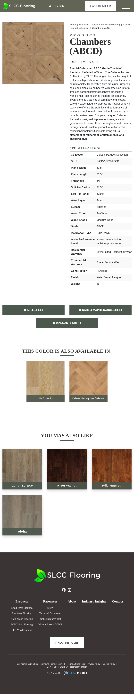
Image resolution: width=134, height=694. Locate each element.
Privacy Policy (94, 664)
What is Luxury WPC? (50, 624)
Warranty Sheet (68, 323)
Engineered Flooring (22, 607)
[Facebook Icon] (64, 590)
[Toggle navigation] (125, 6)
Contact (117, 601)
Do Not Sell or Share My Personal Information (67, 667)
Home (73, 24)
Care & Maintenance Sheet (101, 310)
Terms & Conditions (76, 664)
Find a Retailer (67, 642)
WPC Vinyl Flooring (22, 624)
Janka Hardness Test (50, 619)
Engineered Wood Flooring (106, 24)
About (72, 601)
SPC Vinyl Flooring (22, 630)
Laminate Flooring (21, 613)
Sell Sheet (34, 310)
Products (83, 24)
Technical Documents (50, 613)
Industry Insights (94, 601)
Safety (50, 607)
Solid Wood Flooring (22, 619)
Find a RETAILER (100, 6)
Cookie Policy (109, 664)
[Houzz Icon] (69, 590)
